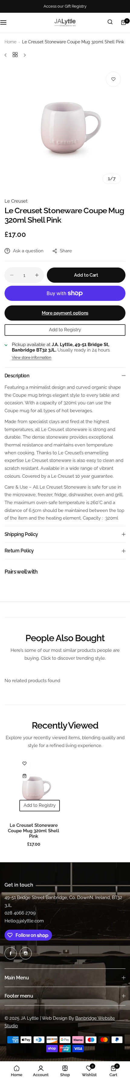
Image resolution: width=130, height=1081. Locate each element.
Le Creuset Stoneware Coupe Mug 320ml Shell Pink (33, 831)
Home (10, 41)
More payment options (65, 313)
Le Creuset (16, 201)
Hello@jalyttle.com (24, 921)
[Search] (110, 22)
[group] (65, 127)
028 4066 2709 (20, 913)
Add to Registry (65, 329)
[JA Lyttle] (65, 22)
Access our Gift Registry (65, 6)
